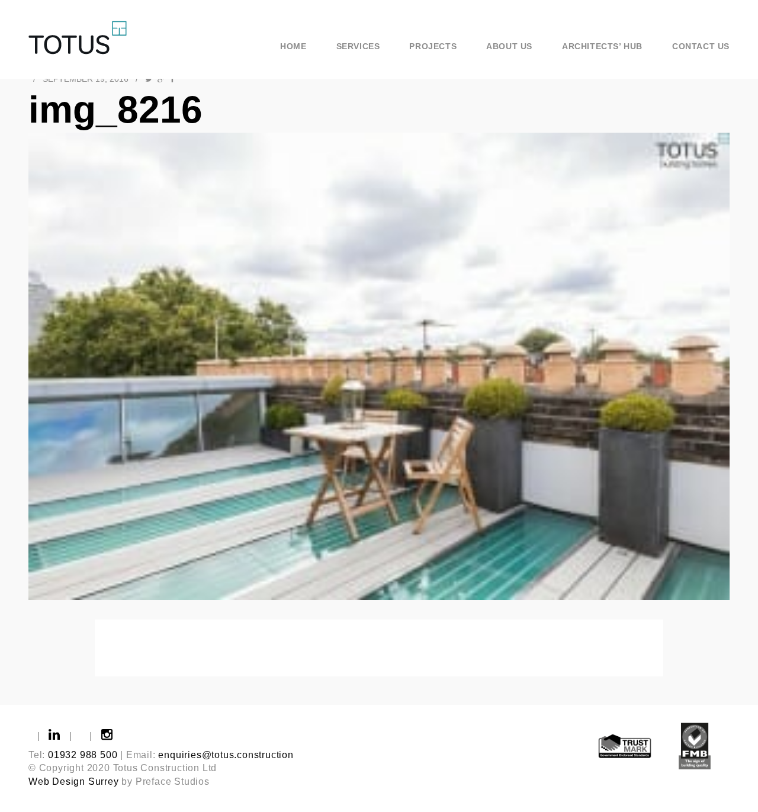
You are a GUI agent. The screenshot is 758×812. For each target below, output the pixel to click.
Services (358, 46)
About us (509, 46)
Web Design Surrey (73, 781)
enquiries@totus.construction (225, 755)
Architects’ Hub (602, 46)
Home (293, 46)
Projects (433, 46)
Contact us (701, 46)
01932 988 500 (82, 755)
